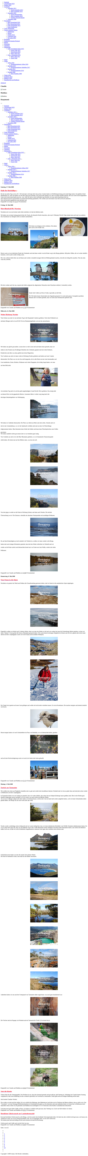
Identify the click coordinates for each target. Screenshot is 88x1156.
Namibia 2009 (11, 72)
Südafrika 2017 (12, 66)
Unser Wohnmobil (9, 28)
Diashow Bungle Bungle (17, 17)
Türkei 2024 (7, 75)
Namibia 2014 (11, 69)
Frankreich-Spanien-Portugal (12, 41)
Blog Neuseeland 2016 (14, 22)
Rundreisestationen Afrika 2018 (19, 64)
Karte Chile (14, 58)
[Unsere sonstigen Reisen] (18, 134)
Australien (7, 7)
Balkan (6, 42)
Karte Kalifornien (12, 27)
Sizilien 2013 (11, 35)
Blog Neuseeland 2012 (14, 24)
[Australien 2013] (17, 112)
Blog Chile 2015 (15, 53)
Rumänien (7, 39)
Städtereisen (11, 31)
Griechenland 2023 (9, 3)
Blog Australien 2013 (17, 11)
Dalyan (10, 33)
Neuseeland (7, 21)
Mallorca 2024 (8, 78)
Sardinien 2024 (8, 77)
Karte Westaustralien (16, 14)
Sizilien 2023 (7, 5)
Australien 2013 (12, 8)
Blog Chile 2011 (15, 56)
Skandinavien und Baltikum (11, 80)
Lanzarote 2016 (12, 36)
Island (5, 59)
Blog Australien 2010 (17, 16)
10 (5, 1147)
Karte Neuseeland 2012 (14, 25)
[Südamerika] (11, 151)
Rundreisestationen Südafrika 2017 (20, 67)
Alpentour (7, 45)
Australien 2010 (12, 13)
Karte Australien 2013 (17, 10)
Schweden (7, 44)
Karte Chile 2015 (15, 50)
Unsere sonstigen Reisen (10, 30)
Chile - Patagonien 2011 (14, 55)
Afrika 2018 (11, 63)
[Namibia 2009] (16, 176)
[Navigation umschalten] (1, 103)
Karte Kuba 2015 (15, 52)
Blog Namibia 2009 (16, 73)
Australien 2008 (12, 19)
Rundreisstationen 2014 (17, 70)
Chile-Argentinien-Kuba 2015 (16, 49)
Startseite (6, 2)
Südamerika (7, 47)
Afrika (6, 61)
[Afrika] (8, 165)
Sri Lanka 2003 (12, 38)
